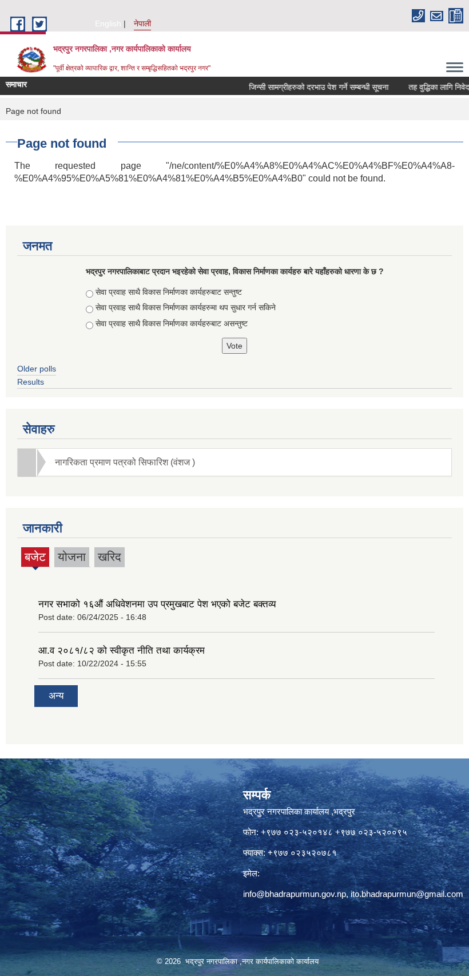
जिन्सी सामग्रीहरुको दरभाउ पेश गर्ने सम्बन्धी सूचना (308, 87)
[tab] (234, 462)
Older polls (36, 368)
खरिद (109, 556)
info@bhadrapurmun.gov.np (294, 894)
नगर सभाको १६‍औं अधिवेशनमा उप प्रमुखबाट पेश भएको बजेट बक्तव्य (157, 604)
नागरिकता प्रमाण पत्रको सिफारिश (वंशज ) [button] (125, 462)
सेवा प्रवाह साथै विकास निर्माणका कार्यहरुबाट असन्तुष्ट (172, 323)
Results (30, 381)
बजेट (35, 558)
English (108, 23)
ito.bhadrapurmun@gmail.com (407, 894)
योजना (72, 556)
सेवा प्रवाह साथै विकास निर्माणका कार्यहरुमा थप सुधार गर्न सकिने (186, 307)
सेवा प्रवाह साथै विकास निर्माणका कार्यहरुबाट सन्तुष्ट (169, 292)
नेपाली (142, 23)
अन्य (56, 695)
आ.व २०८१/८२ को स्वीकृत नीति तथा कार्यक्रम (121, 650)
